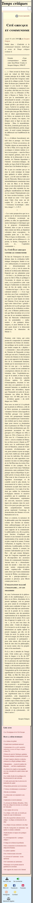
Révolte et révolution (10, 792)
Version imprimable (23, 15)
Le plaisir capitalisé (9, 851)
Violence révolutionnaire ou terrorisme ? (15, 789)
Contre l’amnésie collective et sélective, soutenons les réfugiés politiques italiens (15, 760)
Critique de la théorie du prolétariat (14, 843)
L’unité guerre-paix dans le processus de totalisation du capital (15, 782)
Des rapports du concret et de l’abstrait (15, 869)
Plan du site (7, 881)
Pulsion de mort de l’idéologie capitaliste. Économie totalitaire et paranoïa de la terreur (16, 755)
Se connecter (17, 881)
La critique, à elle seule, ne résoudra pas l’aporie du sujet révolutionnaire (15, 814)
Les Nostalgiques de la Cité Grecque (14, 732)
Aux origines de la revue (11, 810)
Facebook (14, 888)
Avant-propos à (15, 749)
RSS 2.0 (5, 888)
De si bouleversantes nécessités (13, 853)
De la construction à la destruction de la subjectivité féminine (15, 847)
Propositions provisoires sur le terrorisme (15, 786)
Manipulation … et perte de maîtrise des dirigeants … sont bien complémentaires (15, 765)
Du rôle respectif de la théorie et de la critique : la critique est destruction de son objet (15, 820)
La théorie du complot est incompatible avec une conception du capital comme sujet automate (16, 771)
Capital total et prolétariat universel (14, 744)
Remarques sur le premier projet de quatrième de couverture (14, 865)
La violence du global (10, 741)
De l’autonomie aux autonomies (13, 861)
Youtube (23, 888)
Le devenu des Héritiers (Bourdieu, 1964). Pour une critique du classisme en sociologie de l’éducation (16, 805)
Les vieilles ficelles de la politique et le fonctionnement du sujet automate (15, 777)
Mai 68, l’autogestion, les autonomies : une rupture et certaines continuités (16, 829)
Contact (15, 894)
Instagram (6, 894)
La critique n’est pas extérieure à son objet (16, 825)
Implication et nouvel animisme (13, 800)
